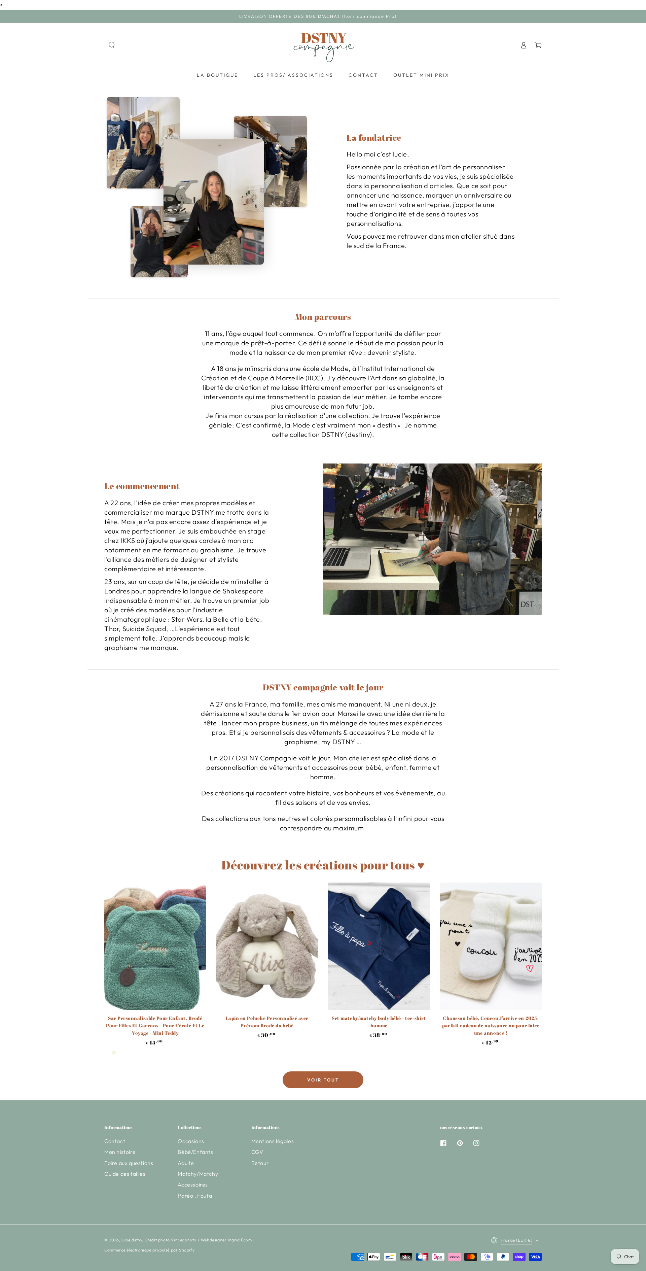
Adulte (186, 1163)
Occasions (191, 1141)
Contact (114, 1141)
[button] (111, 45)
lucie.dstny (131, 1239)
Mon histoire (120, 1151)
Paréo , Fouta (195, 1195)
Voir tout (323, 1080)
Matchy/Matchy (198, 1173)
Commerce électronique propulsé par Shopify (149, 1249)
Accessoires (193, 1184)
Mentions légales (272, 1141)
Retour (260, 1163)
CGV (257, 1151)
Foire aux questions (128, 1163)
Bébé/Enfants (195, 1151)
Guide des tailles (124, 1173)
